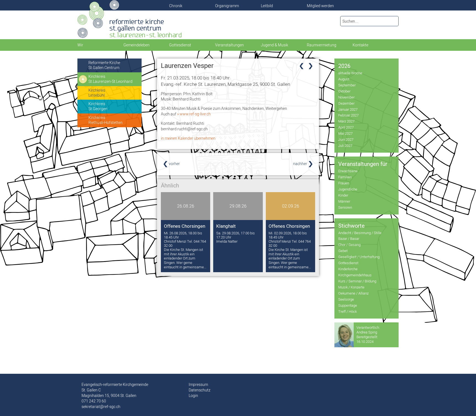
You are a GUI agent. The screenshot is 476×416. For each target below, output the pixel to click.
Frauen (343, 183)
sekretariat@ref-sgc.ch (101, 406)
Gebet (343, 250)
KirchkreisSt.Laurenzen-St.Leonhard (110, 79)
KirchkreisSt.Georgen (97, 106)
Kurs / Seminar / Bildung (357, 281)
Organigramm (227, 6)
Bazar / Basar (348, 238)
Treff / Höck (347, 311)
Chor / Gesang (349, 244)
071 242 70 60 (94, 401)
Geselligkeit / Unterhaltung (359, 256)
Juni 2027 (345, 139)
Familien (345, 176)
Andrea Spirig (366, 332)
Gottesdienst (348, 262)
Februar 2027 (348, 115)
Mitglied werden (320, 6)
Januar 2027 (348, 109)
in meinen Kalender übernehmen (188, 138)
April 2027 (346, 127)
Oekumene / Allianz (353, 293)
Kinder (343, 195)
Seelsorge (346, 299)
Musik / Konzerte (351, 287)
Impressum (198, 384)
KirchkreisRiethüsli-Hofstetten (105, 120)
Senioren (345, 207)
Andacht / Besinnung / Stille (360, 232)
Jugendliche (347, 189)
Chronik (175, 6)
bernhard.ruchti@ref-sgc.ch (184, 129)
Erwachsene (348, 170)
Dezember (346, 103)
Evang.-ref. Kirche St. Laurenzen (225, 84)
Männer (344, 201)
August (343, 78)
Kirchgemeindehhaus (355, 274)
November (346, 97)
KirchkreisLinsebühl (96, 93)
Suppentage (347, 305)
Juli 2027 (345, 145)
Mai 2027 (345, 133)
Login (193, 395)
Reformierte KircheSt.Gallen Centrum (104, 65)
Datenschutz (199, 390)
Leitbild (267, 6)
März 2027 (346, 121)
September (347, 85)
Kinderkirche (348, 268)
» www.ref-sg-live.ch (194, 114)
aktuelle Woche (350, 72)
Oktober (344, 91)
